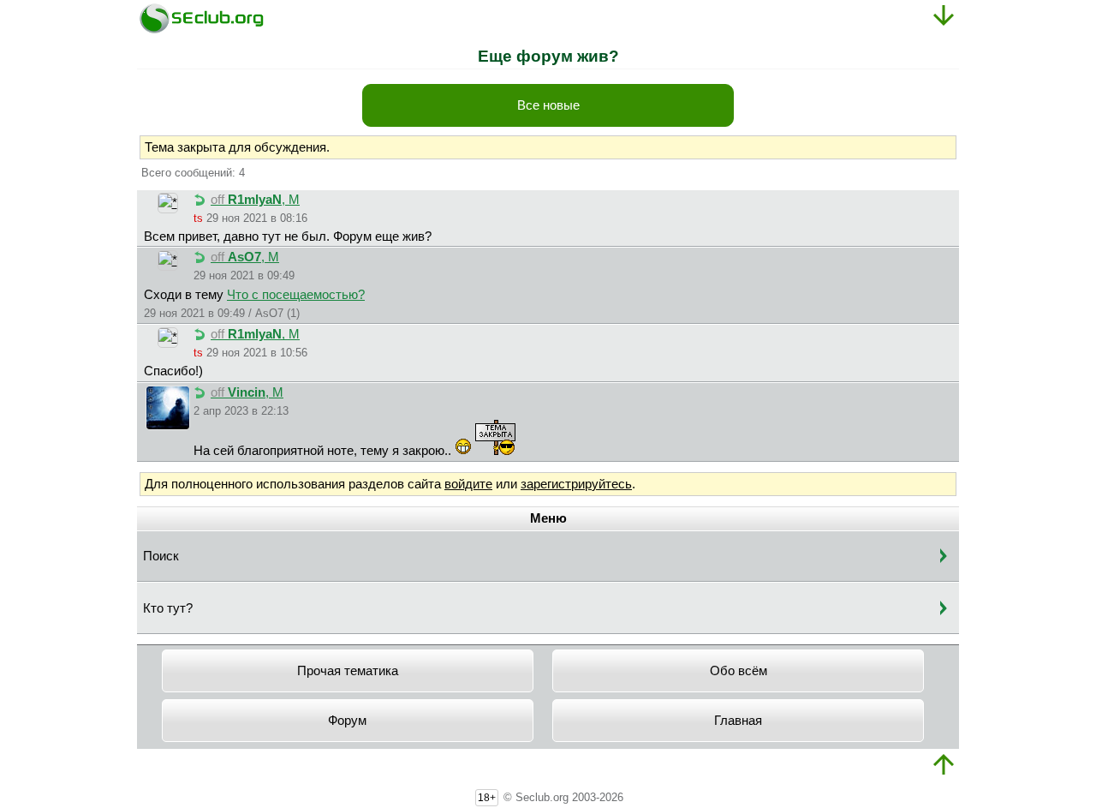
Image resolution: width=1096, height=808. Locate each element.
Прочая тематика (347, 671)
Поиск (161, 556)
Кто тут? (168, 608)
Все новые (548, 105)
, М (255, 199)
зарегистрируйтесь (576, 484)
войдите (468, 484)
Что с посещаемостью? (296, 295)
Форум (347, 720)
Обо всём (738, 671)
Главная (738, 720)
